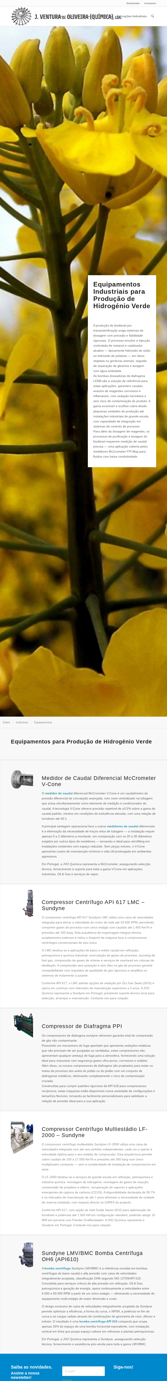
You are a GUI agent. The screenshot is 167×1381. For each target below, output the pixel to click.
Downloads (133, 3)
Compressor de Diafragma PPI (82, 1026)
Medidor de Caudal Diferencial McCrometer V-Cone (99, 781)
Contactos (150, 3)
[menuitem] (133, 3)
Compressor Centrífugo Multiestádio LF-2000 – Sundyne (94, 1132)
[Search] (152, 16)
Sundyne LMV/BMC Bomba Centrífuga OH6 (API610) (92, 1256)
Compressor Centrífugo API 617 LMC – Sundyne (93, 905)
